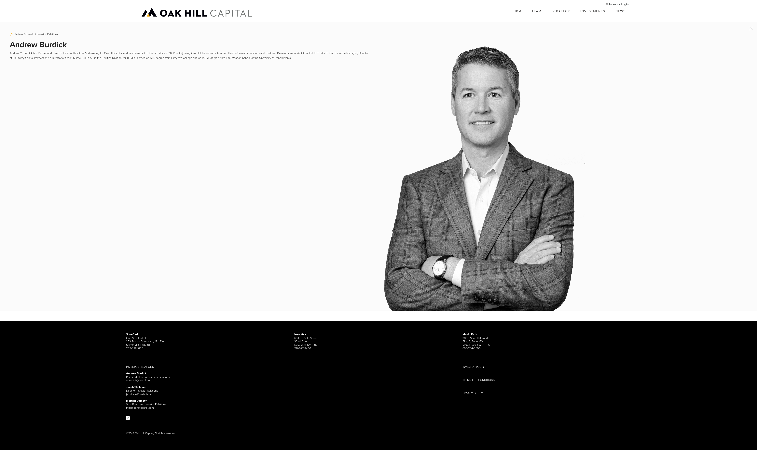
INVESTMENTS (592, 11)
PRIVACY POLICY (472, 393)
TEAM (537, 11)
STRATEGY (561, 11)
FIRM (517, 11)
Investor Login (619, 4)
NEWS (620, 11)
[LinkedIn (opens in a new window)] (128, 418)
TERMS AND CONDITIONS (478, 380)
